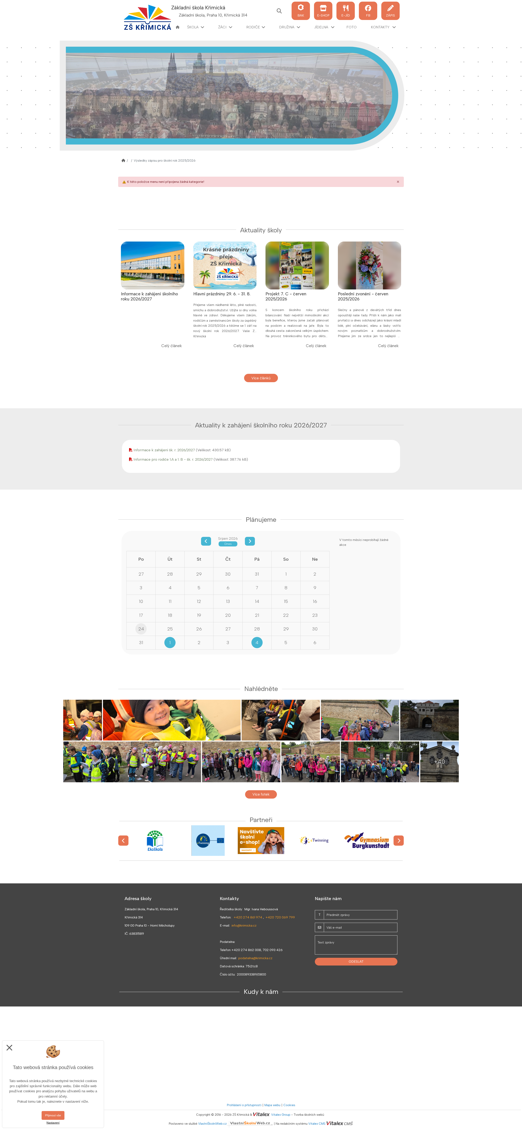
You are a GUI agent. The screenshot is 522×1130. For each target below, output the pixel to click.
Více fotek (261, 794)
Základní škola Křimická (198, 7)
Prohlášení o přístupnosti (244, 1105)
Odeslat (356, 961)
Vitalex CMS (316, 1124)
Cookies (289, 1105)
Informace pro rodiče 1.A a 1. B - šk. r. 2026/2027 (173, 459)
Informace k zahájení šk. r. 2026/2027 (164, 450)
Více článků (261, 378)
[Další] (399, 840)
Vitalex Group (280, 1115)
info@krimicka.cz (244, 925)
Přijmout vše (53, 1115)
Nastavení (53, 1122)
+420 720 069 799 (280, 917)
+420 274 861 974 (248, 917)
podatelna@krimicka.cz (255, 958)
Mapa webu (272, 1105)
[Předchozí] (123, 840)
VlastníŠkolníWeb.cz (212, 1124)
